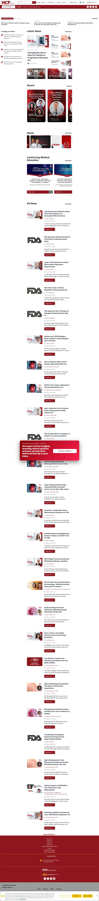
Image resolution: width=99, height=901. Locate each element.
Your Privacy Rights (65, 896)
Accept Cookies (87, 896)
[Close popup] (77, 442)
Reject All (76, 896)
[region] (49, 896)
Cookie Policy (22, 899)
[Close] (96, 896)
